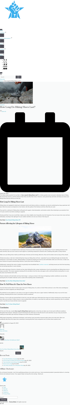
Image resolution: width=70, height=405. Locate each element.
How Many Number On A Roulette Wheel (13, 365)
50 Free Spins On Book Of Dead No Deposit (14, 360)
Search (1, 351)
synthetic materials (44, 264)
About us (5, 390)
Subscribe (3, 399)
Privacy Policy (6, 394)
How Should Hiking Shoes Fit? (13, 220)
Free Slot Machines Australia (10, 359)
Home (1, 81)
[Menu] (1, 29)
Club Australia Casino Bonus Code (11, 362)
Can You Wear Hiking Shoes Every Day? (15, 281)
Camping (2, 105)
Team (4, 387)
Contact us (5, 392)
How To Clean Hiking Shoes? (13, 304)
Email (2, 397)
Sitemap (5, 389)
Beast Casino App (7, 364)
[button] (17, 77)
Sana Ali (2, 329)
